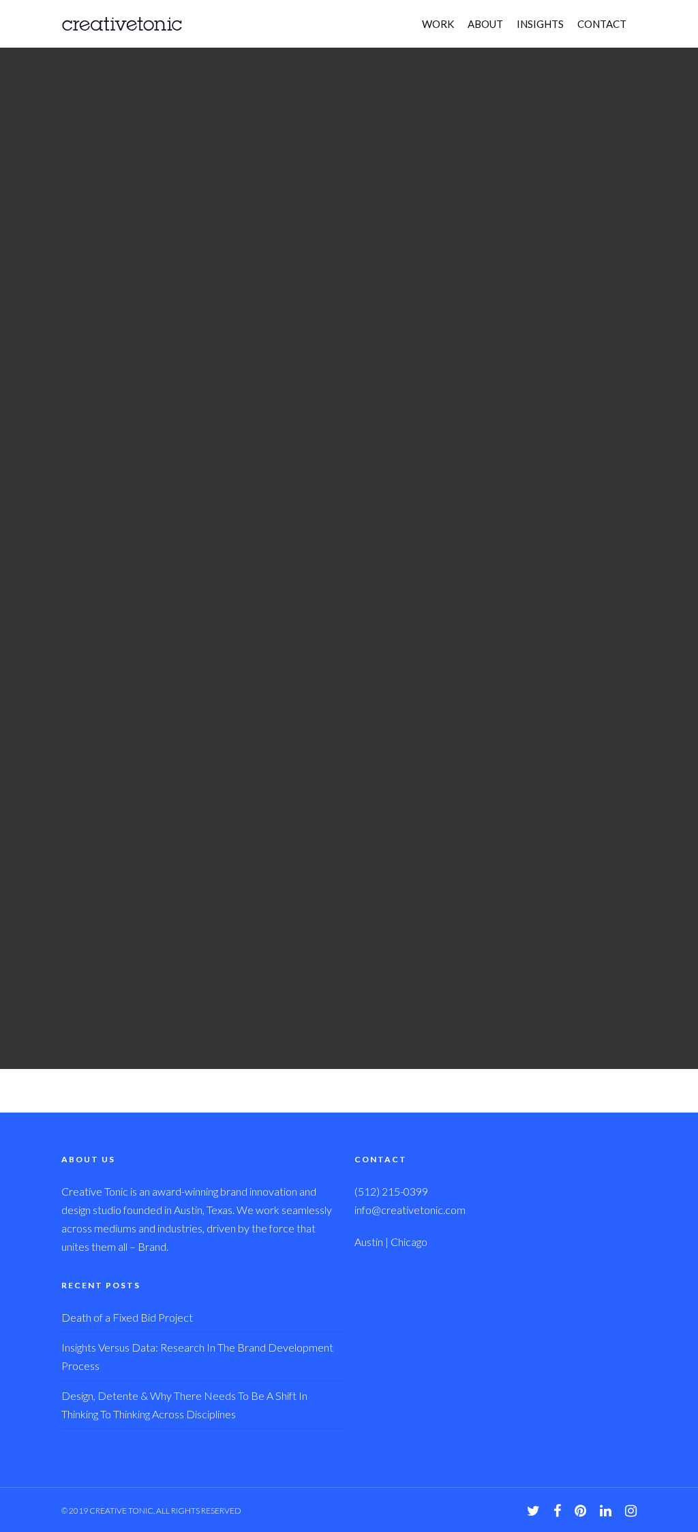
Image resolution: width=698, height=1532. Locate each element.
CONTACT (601, 24)
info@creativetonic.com (410, 1209)
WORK (438, 24)
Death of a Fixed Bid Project (127, 1317)
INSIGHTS (540, 24)
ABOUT (485, 24)
